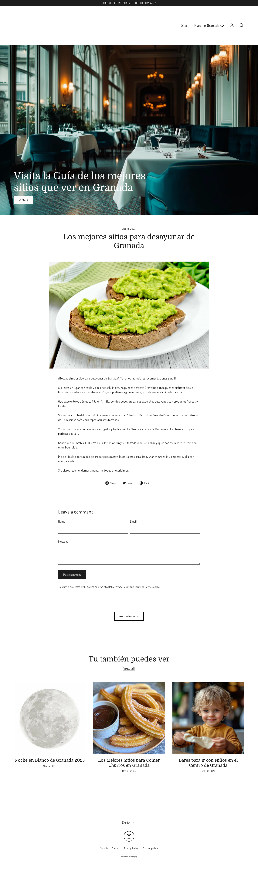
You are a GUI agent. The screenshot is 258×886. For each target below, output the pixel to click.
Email (133, 521)
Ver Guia (24, 200)
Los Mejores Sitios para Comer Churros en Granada (129, 763)
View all (129, 668)
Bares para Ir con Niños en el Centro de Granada (208, 763)
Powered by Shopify (129, 856)
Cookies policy (150, 848)
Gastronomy (131, 616)
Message (63, 541)
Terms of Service (144, 586)
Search (104, 848)
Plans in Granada (207, 25)
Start (185, 25)
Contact (115, 848)
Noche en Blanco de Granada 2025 (50, 760)
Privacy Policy (122, 586)
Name (61, 521)
